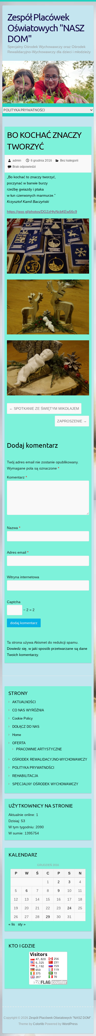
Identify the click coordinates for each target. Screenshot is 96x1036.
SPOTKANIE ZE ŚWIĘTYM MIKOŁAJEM (44, 408)
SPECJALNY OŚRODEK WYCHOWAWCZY (45, 784)
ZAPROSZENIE (72, 421)
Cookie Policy (22, 718)
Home (16, 735)
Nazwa (13, 528)
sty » (22, 924)
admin (17, 160)
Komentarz (17, 477)
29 (48, 917)
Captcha (13, 602)
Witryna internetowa (23, 577)
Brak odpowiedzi (24, 166)
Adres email (17, 552)
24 (69, 908)
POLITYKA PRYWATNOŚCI (33, 768)
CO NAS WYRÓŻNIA (28, 710)
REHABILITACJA (25, 776)
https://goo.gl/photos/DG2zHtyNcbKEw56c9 (42, 212)
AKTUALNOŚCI (24, 702)
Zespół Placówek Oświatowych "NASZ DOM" (45, 28)
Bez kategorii (69, 160)
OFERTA (19, 743)
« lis (11, 924)
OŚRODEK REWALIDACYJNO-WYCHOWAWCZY (49, 759)
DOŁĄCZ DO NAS (25, 727)
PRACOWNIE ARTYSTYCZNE (39, 749)
